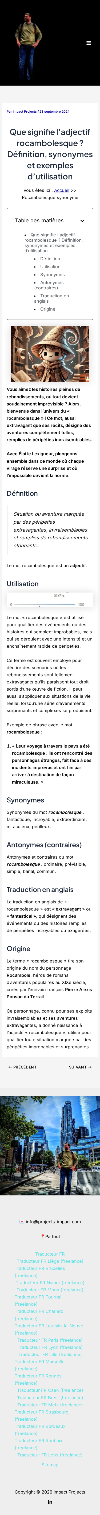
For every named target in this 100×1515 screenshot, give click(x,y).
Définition (50, 258)
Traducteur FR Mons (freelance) (50, 1289)
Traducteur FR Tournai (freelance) (38, 1300)
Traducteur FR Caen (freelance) (50, 1390)
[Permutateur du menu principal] (89, 43)
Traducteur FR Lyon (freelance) (50, 1347)
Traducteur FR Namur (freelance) (50, 1282)
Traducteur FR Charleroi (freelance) (40, 1315)
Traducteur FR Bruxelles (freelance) (40, 1272)
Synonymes (52, 274)
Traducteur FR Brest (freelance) (50, 1397)
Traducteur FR (50, 1254)
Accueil (61, 190)
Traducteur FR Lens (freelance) (50, 1454)
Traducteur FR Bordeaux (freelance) (40, 1430)
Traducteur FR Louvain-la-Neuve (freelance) (49, 1329)
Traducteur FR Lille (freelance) (50, 1354)
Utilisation (50, 266)
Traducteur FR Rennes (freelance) (38, 1379)
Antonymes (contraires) (48, 285)
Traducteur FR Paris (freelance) (50, 1340)
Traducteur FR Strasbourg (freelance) (42, 1415)
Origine (47, 309)
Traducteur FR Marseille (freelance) (40, 1365)
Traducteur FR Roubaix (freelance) (38, 1444)
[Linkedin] (50, 1502)
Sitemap (50, 1464)
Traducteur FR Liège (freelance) (50, 1261)
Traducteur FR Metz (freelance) (50, 1404)
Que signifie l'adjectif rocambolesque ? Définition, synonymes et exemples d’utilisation (54, 242)
